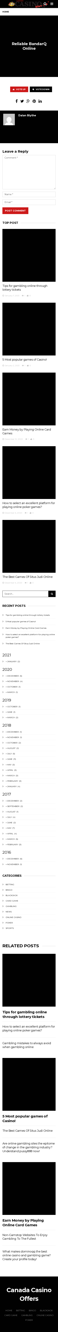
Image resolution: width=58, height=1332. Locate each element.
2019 (6, 700)
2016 (6, 852)
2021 (6, 655)
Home (5, 12)
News (9, 911)
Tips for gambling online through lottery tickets (28, 615)
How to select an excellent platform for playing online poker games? (28, 505)
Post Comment (15, 210)
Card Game (12, 901)
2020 (7, 669)
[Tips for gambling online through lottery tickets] (29, 255)
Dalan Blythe (27, 115)
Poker (9, 922)
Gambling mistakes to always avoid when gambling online (26, 1045)
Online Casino (13, 917)
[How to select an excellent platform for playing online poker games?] (29, 472)
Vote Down (42, 89)
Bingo (9, 890)
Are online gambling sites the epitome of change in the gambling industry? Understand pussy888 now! (28, 1147)
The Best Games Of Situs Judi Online (27, 577)
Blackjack (12, 895)
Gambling (11, 906)
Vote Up (21, 89)
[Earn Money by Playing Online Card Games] (29, 399)
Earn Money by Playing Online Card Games (26, 628)
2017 (6, 794)
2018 (6, 725)
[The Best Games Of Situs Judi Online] (29, 546)
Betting (10, 884)
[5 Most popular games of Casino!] (29, 329)
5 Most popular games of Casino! (24, 359)
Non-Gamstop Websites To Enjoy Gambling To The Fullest (25, 1237)
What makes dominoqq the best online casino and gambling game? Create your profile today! (26, 1255)
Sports (10, 928)
